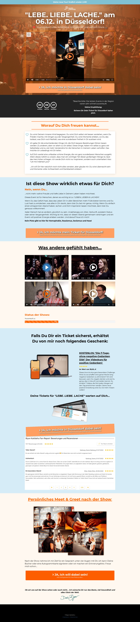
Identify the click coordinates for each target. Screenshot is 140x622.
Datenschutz (74, 617)
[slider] (52, 304)
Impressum (65, 617)
